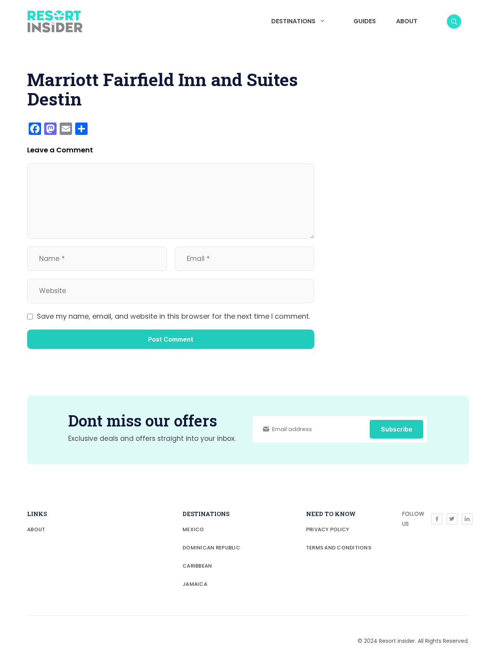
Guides (364, 21)
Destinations (293, 21)
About (406, 21)
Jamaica (195, 584)
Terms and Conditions (338, 547)
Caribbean (197, 566)
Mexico (193, 529)
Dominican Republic (211, 547)
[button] (454, 21)
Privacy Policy (328, 529)
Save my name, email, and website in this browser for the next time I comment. (173, 316)
